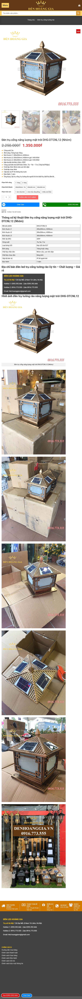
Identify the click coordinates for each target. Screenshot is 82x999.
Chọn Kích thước (7, 187)
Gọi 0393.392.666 (10, 995)
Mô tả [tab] (4, 212)
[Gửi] (78, 13)
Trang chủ (31, 20)
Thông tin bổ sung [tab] (14, 212)
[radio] (18, 182)
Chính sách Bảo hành (9, 958)
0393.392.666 (73, 205)
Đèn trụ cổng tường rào (45, 20)
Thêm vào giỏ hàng (27, 197)
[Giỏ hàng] (79, 5)
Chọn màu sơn (6, 192)
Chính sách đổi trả (8, 961)
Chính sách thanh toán (10, 953)
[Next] (76, 68)
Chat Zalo (20, 205)
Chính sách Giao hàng (9, 955)
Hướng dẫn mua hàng (9, 950)
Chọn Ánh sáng (7, 182)
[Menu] (5, 5)
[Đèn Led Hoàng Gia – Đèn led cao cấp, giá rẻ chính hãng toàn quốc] (41, 5)
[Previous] (6, 68)
